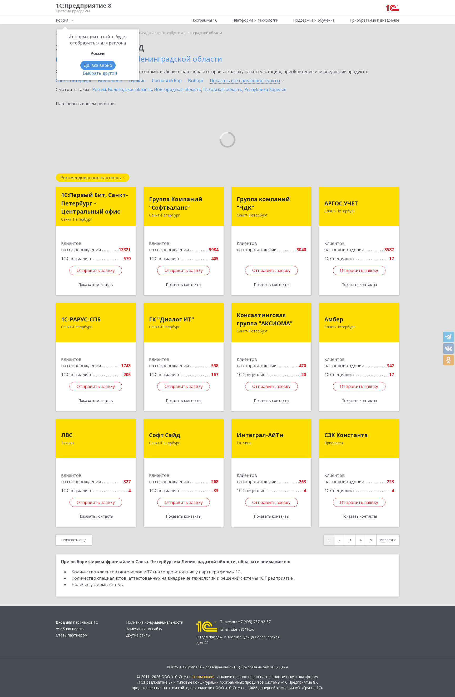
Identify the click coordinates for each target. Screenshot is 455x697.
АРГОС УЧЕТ (341, 203)
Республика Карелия (265, 89)
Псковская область (222, 89)
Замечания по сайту (144, 628)
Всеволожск (110, 80)
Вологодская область (130, 89)
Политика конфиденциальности (154, 622)
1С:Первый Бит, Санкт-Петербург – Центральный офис (94, 203)
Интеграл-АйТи (260, 435)
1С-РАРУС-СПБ (81, 319)
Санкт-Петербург (74, 80)
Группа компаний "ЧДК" (263, 203)
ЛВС (66, 435)
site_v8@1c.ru (242, 629)
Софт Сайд (164, 435)
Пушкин (137, 80)
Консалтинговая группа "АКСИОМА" (265, 319)
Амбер (333, 319)
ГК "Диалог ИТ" (171, 319)
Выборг (196, 80)
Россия (99, 89)
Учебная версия (70, 628)
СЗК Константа (346, 435)
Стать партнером (71, 635)
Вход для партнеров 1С (77, 622)
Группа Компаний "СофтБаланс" (175, 203)
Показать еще (74, 539)
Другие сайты (138, 635)
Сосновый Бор (167, 80)
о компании (202, 676)
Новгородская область (177, 89)
